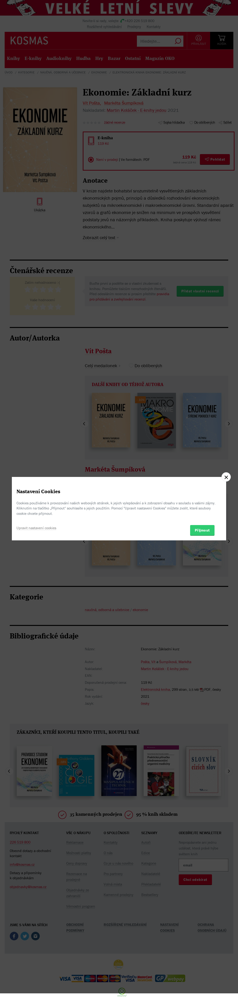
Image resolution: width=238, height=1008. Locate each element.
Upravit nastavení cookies (36, 527)
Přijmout (202, 530)
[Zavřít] (226, 477)
